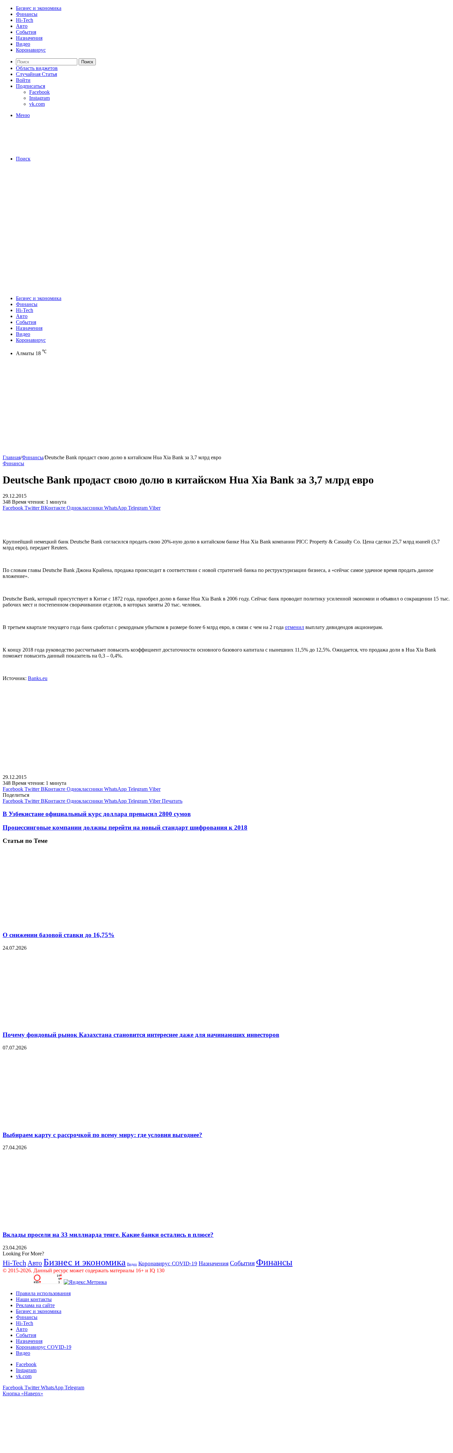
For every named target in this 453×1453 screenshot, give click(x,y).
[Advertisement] (226, 213)
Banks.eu (37, 678)
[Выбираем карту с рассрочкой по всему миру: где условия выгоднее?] (67, 1122)
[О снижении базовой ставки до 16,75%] (67, 922)
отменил (294, 627)
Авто (22, 26)
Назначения (29, 38)
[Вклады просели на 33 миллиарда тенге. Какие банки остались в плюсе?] (67, 1222)
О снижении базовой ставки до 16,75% (58, 934)
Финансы (26, 14)
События (26, 32)
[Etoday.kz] (52, 147)
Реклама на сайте (35, 1305)
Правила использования (43, 1293)
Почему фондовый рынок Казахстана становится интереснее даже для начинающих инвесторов (141, 1034)
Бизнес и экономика (38, 8)
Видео (23, 44)
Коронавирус (31, 50)
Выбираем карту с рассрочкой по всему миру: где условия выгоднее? (102, 1134)
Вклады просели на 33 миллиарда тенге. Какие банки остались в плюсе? (108, 1234)
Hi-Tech (24, 20)
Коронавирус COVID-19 (167, 1263)
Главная (12, 457)
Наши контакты (34, 1299)
